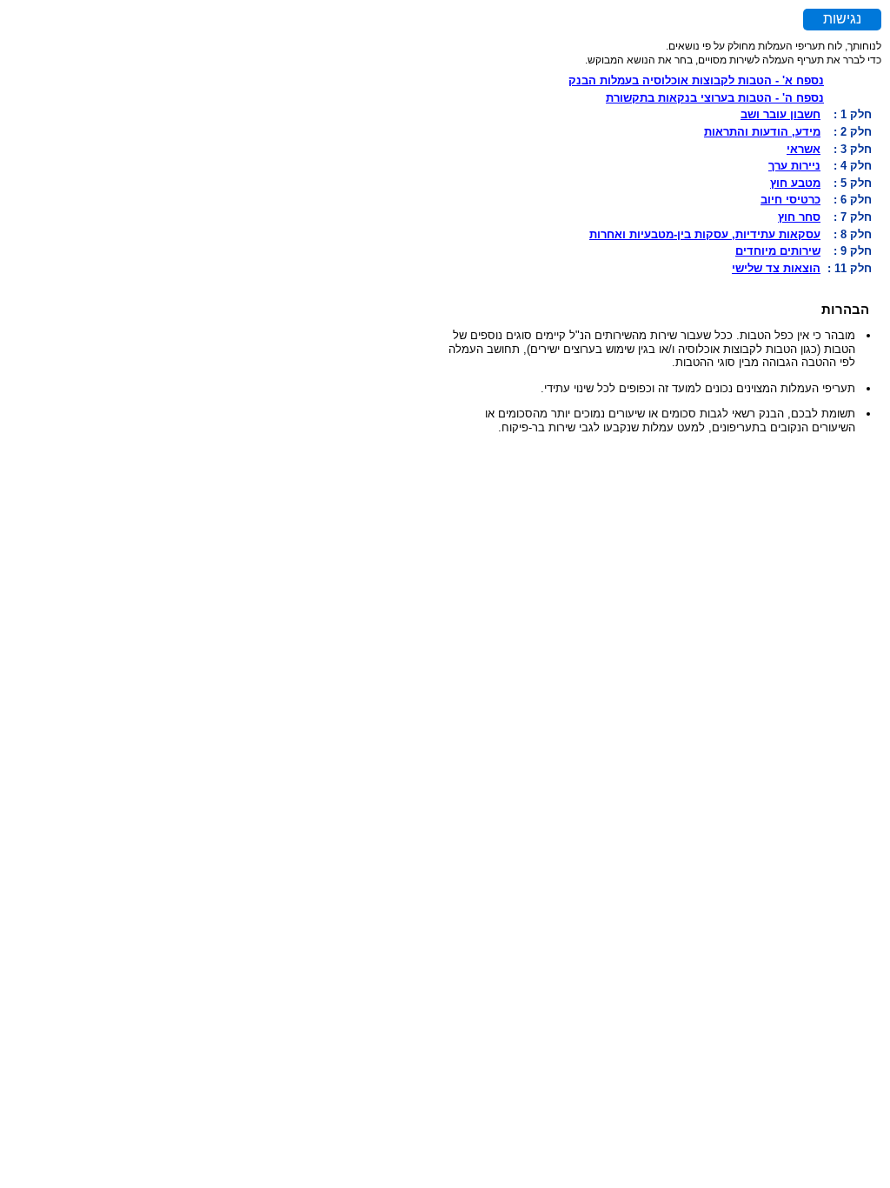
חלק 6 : (853, 199)
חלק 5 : (853, 183)
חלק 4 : (853, 165)
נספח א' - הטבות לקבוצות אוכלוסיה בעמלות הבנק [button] (696, 80)
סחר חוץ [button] (799, 217)
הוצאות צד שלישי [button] (776, 268)
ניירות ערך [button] (794, 165)
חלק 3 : (853, 149)
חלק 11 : (849, 268)
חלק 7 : (853, 217)
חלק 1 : (853, 114)
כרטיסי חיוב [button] (790, 199)
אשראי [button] (803, 149)
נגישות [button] (842, 18)
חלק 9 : (853, 250)
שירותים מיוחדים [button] (777, 250)
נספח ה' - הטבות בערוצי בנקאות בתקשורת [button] (715, 97)
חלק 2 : (853, 131)
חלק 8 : (853, 234)
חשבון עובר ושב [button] (780, 114)
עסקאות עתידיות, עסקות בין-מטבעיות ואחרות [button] (704, 234)
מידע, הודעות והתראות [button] (762, 131)
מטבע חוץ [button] (795, 183)
